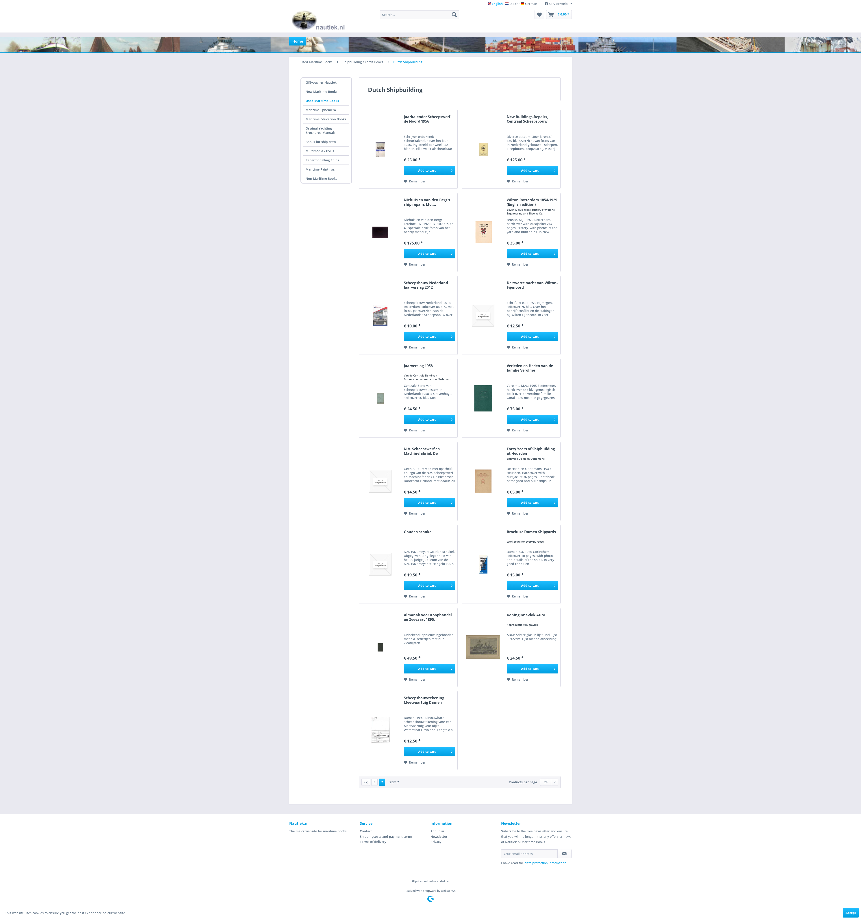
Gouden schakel (418, 532)
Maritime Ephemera (321, 110)
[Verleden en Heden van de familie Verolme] (483, 398)
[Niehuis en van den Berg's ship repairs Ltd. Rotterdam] (380, 232)
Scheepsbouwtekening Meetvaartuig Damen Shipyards (424, 700)
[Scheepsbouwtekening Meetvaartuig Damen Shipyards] (380, 730)
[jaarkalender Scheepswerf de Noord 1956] (380, 149)
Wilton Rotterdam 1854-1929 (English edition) (532, 202)
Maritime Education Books (326, 119)
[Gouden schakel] (380, 564)
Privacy (435, 842)
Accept (851, 913)
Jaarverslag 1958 (418, 366)
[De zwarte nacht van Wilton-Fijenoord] (483, 315)
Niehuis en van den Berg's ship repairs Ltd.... (427, 202)
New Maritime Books (321, 91)
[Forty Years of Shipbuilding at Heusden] (483, 481)
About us (437, 831)
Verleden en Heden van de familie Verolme (530, 368)
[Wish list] (539, 14)
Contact (366, 831)
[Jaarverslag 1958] (380, 398)
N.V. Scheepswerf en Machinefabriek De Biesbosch (422, 451)
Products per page (523, 782)
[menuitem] (419, 14)
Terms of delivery (373, 842)
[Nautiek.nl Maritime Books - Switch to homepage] (319, 20)
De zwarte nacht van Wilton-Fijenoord (532, 285)
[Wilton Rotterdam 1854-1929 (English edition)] (483, 232)
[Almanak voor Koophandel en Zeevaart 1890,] (380, 647)
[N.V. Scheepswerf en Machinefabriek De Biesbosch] (380, 481)
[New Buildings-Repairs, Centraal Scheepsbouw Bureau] (483, 149)
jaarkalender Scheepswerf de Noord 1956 (427, 119)
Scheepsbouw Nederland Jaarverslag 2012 (426, 285)
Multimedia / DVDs (320, 151)
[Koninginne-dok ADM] (483, 647)
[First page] (365, 782)
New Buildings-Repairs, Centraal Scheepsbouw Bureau (527, 119)
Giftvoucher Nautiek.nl (323, 82)
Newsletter (438, 836)
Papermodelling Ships (322, 160)
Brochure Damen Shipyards (531, 532)
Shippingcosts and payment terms (386, 836)
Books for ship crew (321, 142)
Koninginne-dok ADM (526, 615)
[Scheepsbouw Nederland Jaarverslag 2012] (380, 315)
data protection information (545, 863)
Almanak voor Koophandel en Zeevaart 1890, (428, 617)
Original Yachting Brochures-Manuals (320, 130)
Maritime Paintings (320, 169)
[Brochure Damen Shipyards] (483, 564)
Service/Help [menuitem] (558, 4)
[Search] (454, 14)
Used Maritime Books (322, 101)
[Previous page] (374, 782)
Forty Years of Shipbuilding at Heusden (531, 451)
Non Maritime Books (321, 178)
